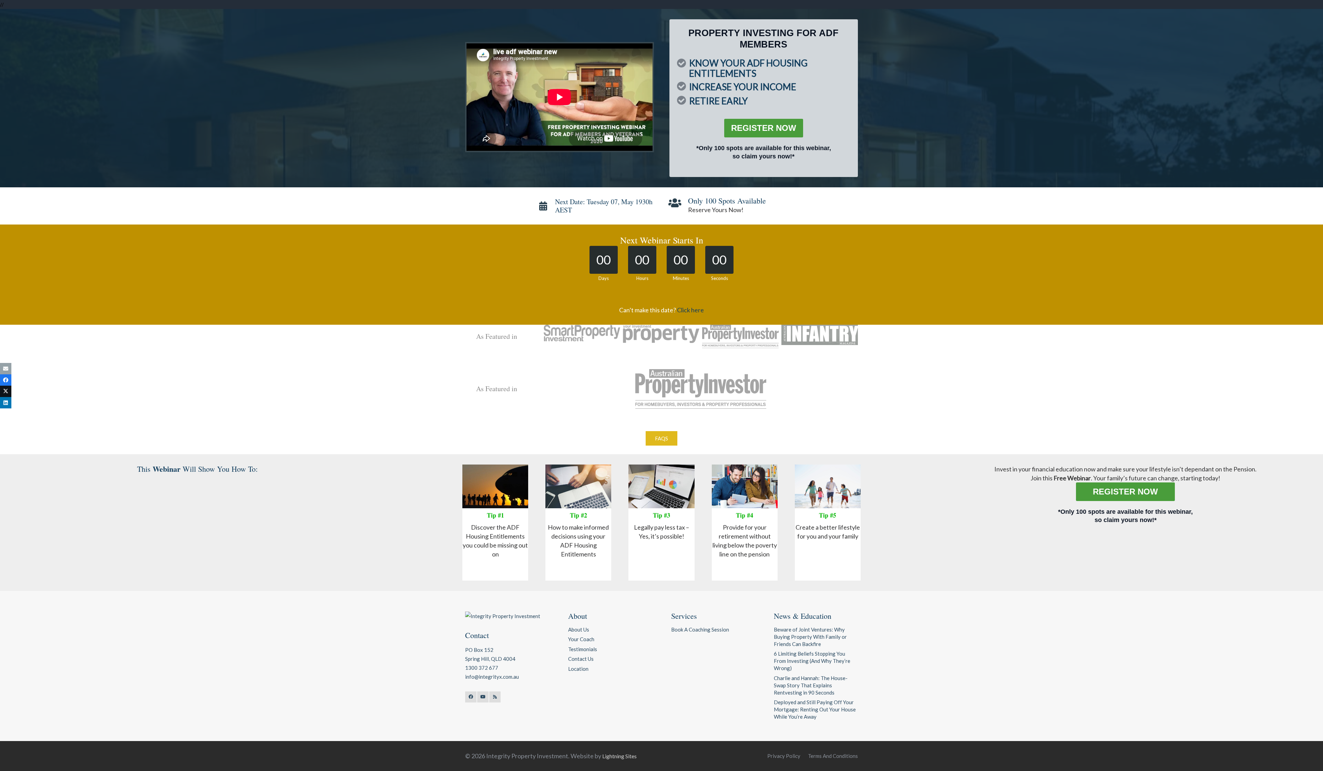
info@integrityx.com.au (492, 677)
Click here (690, 310)
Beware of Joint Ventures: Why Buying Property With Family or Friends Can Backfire (810, 636)
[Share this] (5, 380)
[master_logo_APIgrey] (740, 336)
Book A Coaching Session (700, 629)
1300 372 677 (481, 668)
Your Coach (581, 639)
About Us (578, 629)
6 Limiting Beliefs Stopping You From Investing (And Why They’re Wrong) (812, 660)
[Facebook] (470, 697)
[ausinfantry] (819, 335)
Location (578, 669)
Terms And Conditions (833, 756)
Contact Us (581, 659)
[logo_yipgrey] (661, 334)
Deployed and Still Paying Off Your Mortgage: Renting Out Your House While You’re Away (815, 709)
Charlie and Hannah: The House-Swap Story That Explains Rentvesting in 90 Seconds (811, 685)
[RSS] (495, 697)
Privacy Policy (783, 756)
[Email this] (5, 368)
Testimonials (582, 649)
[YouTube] (483, 697)
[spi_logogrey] (582, 333)
